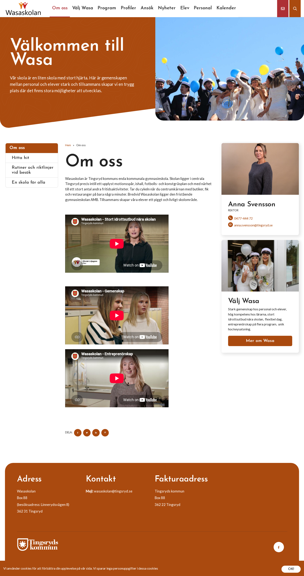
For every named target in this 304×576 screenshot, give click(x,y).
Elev (184, 8)
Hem (68, 145)
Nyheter (167, 8)
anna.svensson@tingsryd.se (253, 225)
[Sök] (296, 8)
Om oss (60, 8)
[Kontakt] (282, 8)
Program (107, 8)
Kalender (226, 8)
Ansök (147, 8)
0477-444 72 (243, 218)
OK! (291, 569)
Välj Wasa (82, 8)
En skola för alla (28, 182)
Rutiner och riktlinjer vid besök (32, 170)
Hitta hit (20, 158)
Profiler (128, 8)
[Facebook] (279, 547)
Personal (203, 8)
